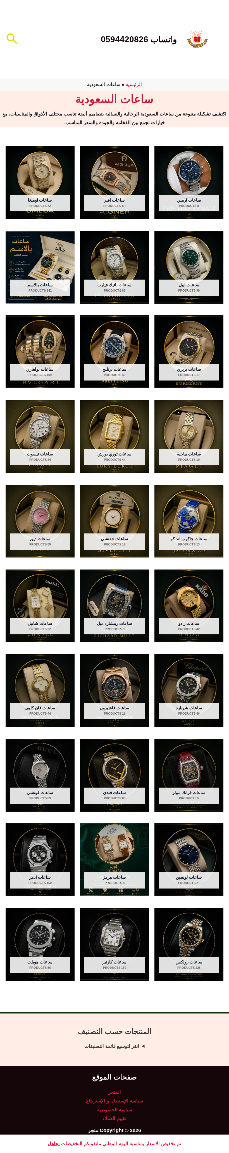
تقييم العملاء (114, 1118)
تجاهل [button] (54, 1143)
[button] (11, 39)
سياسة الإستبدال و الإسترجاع (114, 1101)
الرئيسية (134, 84)
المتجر (114, 1092)
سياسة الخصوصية (114, 1109)
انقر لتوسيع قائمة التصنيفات (111, 1046)
